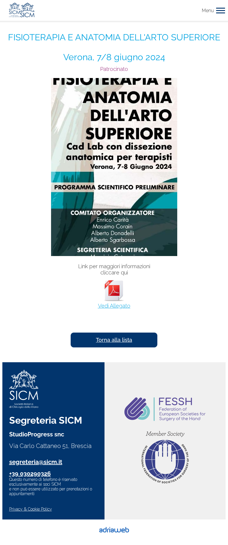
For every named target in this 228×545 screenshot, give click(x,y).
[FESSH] (164, 409)
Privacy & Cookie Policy (30, 509)
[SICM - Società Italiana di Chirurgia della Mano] (21, 10)
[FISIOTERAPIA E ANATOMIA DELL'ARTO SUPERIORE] (114, 167)
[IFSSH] (165, 457)
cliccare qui (114, 272)
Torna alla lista (114, 340)
